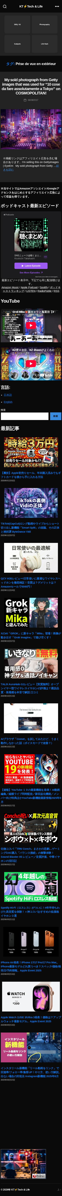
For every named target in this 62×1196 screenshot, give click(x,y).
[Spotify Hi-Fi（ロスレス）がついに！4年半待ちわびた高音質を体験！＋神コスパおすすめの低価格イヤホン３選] (31, 887)
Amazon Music (10, 287)
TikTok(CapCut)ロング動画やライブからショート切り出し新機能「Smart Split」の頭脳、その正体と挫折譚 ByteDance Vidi (30, 527)
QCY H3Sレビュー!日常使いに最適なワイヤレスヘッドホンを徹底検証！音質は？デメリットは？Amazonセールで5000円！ (30, 582)
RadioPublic (45, 290)
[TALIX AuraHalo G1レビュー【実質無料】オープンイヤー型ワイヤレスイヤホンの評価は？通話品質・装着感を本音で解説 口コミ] (31, 663)
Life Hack (44, 44)
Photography (45, 24)
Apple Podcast (29, 287)
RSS (56, 290)
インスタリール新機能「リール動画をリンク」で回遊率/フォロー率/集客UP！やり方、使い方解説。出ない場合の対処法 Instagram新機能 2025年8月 (31, 1072)
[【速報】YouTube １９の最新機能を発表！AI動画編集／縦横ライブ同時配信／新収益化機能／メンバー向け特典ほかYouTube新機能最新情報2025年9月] (31, 769)
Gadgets (17, 44)
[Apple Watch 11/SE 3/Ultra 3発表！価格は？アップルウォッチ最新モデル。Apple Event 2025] (31, 997)
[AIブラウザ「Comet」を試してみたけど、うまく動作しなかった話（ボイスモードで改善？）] (31, 718)
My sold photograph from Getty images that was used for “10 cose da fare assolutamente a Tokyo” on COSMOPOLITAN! (31, 86)
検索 (3, 410)
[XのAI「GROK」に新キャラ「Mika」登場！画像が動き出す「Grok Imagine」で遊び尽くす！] (31, 613)
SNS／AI (17, 24)
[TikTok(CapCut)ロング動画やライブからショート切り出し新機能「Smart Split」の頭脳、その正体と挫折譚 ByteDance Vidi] (31, 503)
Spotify (44, 287)
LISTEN (31, 290)
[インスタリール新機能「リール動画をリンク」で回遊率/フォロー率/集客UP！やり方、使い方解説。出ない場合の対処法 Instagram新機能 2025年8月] (31, 1047)
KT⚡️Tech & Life (31, 6)
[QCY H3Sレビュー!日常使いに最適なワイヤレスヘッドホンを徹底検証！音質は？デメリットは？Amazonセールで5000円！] (31, 558)
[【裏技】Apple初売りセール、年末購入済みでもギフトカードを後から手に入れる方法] (31, 452)
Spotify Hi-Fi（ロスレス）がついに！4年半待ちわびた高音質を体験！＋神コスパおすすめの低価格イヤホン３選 (30, 911)
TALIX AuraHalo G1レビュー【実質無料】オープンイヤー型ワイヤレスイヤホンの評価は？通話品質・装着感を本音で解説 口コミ (30, 688)
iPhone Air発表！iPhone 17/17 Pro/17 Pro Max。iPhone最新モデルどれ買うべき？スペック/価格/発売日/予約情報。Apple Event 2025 (31, 966)
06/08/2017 (33, 100)
